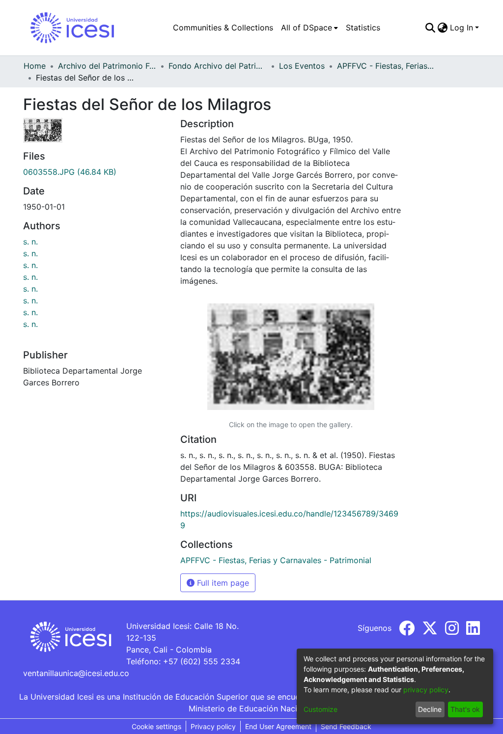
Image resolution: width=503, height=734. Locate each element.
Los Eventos (302, 66)
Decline (430, 709)
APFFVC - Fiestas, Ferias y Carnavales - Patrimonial (386, 66)
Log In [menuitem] (461, 27)
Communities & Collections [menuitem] (223, 27)
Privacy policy (213, 726)
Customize (320, 709)
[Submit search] (430, 27)
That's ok (465, 709)
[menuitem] (309, 27)
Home (35, 66)
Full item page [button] (222, 583)
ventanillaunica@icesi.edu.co (76, 673)
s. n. (30, 241)
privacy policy (425, 689)
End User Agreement (278, 726)
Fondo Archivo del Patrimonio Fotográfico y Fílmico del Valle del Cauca (217, 66)
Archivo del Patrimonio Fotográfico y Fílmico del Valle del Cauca (107, 66)
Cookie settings (156, 726)
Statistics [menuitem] (363, 27)
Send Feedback (346, 726)
